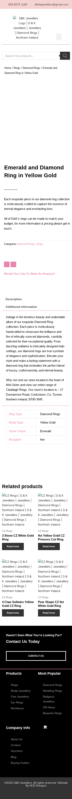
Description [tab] (14, 299)
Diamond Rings (31, 67)
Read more (13, 546)
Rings (17, 67)
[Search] (65, 56)
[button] (59, 36)
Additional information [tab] (21, 306)
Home (7, 67)
